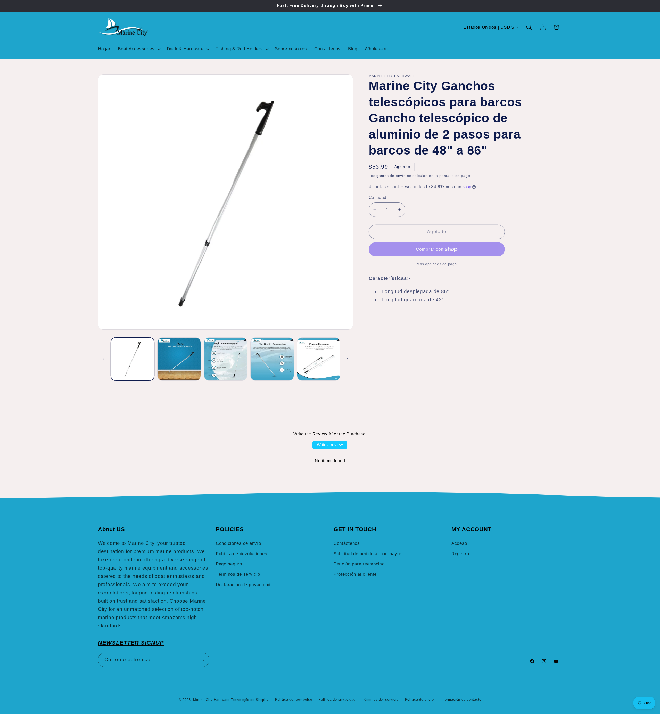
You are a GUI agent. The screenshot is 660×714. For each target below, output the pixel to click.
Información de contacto (460, 699)
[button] (138, 49)
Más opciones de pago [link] (437, 264)
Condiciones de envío (238, 543)
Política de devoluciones (241, 553)
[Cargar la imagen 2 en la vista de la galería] (179, 359)
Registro (460, 553)
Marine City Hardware (211, 700)
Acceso (459, 543)
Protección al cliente (355, 574)
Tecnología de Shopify (250, 700)
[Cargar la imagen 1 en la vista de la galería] (132, 359)
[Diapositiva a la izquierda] (103, 359)
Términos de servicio (238, 574)
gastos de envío (391, 176)
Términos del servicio (380, 699)
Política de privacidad (336, 699)
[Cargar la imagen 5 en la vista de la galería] (318, 359)
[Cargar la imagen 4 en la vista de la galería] (272, 359)
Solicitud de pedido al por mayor (367, 553)
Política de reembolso (293, 699)
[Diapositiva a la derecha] (347, 359)
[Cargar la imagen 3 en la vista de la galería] (225, 359)
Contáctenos (347, 543)
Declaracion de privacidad (243, 584)
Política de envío (419, 699)
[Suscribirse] (202, 660)
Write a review (330, 445)
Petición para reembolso (359, 564)
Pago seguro (229, 564)
